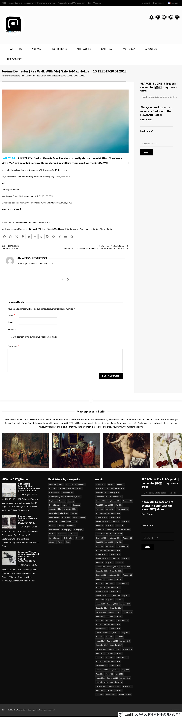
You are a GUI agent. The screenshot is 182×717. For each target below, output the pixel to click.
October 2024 (115, 517)
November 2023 (116, 534)
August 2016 (114, 670)
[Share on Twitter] (16, 236)
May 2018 (109, 637)
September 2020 (102, 596)
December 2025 (101, 497)
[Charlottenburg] (68, 248)
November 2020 (101, 591)
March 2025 (110, 509)
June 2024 (99, 525)
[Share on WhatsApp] (10, 236)
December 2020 (114, 587)
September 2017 (114, 649)
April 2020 (119, 600)
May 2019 (118, 616)
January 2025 (101, 513)
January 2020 (125, 604)
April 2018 (119, 637)
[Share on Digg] (35, 236)
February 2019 (122, 620)
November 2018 (101, 628)
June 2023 (109, 542)
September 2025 (114, 501)
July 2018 (125, 633)
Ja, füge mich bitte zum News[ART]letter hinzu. (34, 336)
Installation (53, 513)
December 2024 (114, 513)
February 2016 (112, 678)
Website (12, 329)
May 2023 (118, 542)
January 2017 (101, 661)
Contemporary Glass (72, 497)
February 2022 (112, 567)
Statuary (52, 542)
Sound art (79, 538)
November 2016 (101, 666)
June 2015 (109, 690)
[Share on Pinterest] (22, 236)
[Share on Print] (71, 236)
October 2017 (101, 649)
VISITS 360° (129, 48)
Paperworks (71, 525)
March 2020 (100, 604)
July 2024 (125, 521)
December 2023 (101, 534)
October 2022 (115, 554)
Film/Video (66, 505)
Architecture (71, 484)
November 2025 (116, 497)
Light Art (74, 513)
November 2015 (116, 682)
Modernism (66, 517)
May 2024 (109, 525)
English (174, 2)
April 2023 (99, 546)
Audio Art (81, 484)
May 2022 (109, 563)
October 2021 (101, 575)
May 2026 (99, 488)
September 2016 (102, 670)
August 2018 (114, 633)
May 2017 (118, 653)
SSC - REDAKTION (10, 246)
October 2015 (101, 686)
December (10, 248)
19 (3, 248)
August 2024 (114, 521)
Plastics (52, 534)
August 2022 (114, 558)
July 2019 (99, 616)
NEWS (82, 517)
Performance (54, 530)
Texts (68, 542)
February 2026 (101, 492)
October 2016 (115, 666)
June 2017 (109, 653)
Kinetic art (64, 513)
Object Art (53, 521)
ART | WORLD (84, 48)
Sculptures (62, 534)
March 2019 (110, 620)
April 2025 (99, 509)
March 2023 (110, 546)
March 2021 (110, 583)
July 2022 (125, 558)
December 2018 (114, 624)
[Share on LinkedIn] (29, 236)
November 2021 (116, 571)
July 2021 (99, 579)
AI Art (61, 484)
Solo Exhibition (119, 246)
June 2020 (99, 600)
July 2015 (99, 690)
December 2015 (101, 682)
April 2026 (109, 488)
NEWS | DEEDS (14, 48)
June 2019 (109, 616)
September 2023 (114, 538)
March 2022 (100, 567)
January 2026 (114, 492)
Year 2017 (113, 248)
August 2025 (127, 501)
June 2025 (109, 505)
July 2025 (99, 505)
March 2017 (110, 657)
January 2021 (101, 587)
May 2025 (118, 505)
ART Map (37, 48)
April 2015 (99, 694)
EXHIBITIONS (59, 48)
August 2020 (114, 596)
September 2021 (114, 575)
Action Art (53, 484)
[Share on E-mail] (65, 236)
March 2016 (100, 678)
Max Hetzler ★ (102, 248)
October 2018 (115, 628)
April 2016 (119, 674)
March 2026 (119, 488)
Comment (13, 346)
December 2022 (114, 550)
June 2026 (120, 484)
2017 (16, 248)
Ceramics (52, 488)
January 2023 (101, 550)
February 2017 (122, 657)
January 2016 (125, 678)
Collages (62, 488)
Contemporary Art (106, 246)
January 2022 (125, 567)
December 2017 (101, 645)
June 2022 (99, 563)
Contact (146, 2)
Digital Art (53, 501)
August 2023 (127, 538)
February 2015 (111, 694)
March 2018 (100, 641)
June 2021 (109, 579)
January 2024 (125, 530)
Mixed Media (54, 517)
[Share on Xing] (59, 236)
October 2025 (101, 501)
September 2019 (114, 612)
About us (151, 48)
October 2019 (101, 612)
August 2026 (100, 484)
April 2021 (99, 583)
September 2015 (114, 686)
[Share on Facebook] (4, 236)
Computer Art (54, 492)
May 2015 (118, 690)
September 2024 (102, 521)
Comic (79, 488)
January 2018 (125, 641)
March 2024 (100, 530)
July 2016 (125, 670)
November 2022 (101, 554)
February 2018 (112, 641)
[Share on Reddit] (53, 236)
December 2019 (101, 608)
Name (11, 315)
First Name (146, 119)
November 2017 (116, 645)
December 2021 (101, 571)
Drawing (62, 501)
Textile (60, 542)
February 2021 (122, 583)
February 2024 (112, 530)
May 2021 (118, 579)
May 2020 (109, 600)
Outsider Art (72, 521)
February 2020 (112, 604)
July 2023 (99, 542)
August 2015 (127, 686)
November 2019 (116, 608)
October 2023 (101, 538)
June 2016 (99, 674)
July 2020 (125, 596)
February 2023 (122, 546)
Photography (66, 530)
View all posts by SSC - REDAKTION (36, 263)
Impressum (158, 2)
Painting (52, 525)
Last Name (146, 130)
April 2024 (119, 525)
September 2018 (102, 633)
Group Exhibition (55, 509)
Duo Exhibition (54, 505)
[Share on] (47, 236)
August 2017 (127, 649)
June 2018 (99, 637)
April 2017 (99, 657)
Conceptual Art (67, 492)
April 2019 (99, 620)
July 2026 (111, 484)
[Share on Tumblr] (41, 236)
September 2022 (102, 558)
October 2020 (115, 591)
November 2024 (101, 517)
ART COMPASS (14, 59)
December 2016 (114, 661)
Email (11, 322)
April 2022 (119, 563)
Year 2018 (121, 248)
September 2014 (125, 694)
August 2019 (127, 612)
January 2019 (101, 624)
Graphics (76, 505)
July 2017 (99, 653)
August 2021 (127, 575)
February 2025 (122, 509)
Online (62, 521)
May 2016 (109, 674)
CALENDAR (107, 48)
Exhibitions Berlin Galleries (86, 248)
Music (75, 517)
